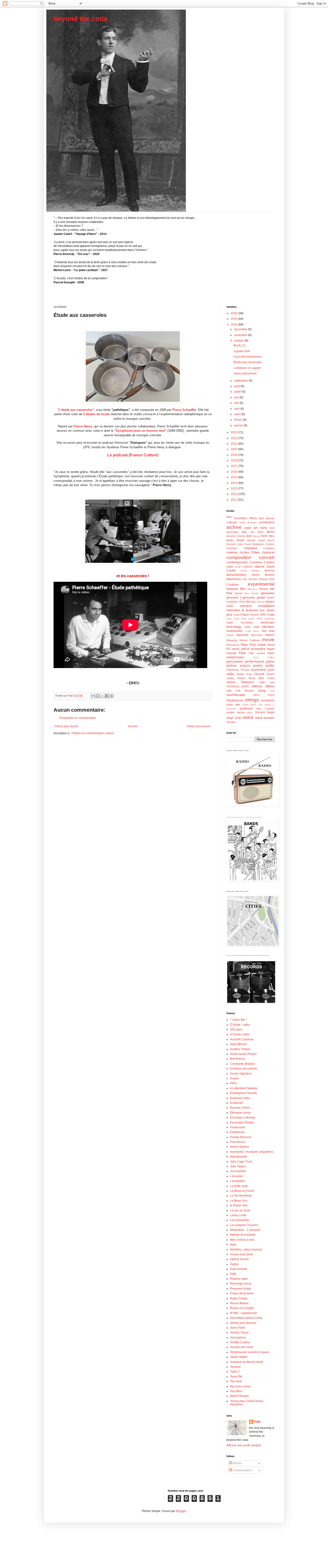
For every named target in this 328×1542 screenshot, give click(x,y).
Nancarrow (232, 644)
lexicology (233, 626)
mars (237, 414)
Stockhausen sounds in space (249, 1352)
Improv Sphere (239, 1146)
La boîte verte (239, 1186)
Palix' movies (257, 653)
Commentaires (242, 1470)
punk (271, 669)
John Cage (267, 614)
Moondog (231, 640)
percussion (234, 661)
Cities (255, 552)
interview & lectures (242, 610)
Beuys (256, 536)
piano (270, 661)
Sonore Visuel (239, 1332)
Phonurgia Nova (240, 1283)
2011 (234, 499)
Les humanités (239, 1220)
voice (248, 717)
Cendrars (268, 548)
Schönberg (232, 686)
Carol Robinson (254, 544)
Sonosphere (238, 1337)
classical (268, 552)
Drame (234, 1078)
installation (266, 606)
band (263, 528)
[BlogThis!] (97, 695)
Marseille (243, 635)
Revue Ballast (239, 1303)
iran (262, 610)
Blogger (181, 1511)
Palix (242, 653)
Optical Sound (239, 1259)
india (229, 606)
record (259, 674)
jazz (229, 614)
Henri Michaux (247, 601)
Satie (262, 682)
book (240, 540)
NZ (228, 649)
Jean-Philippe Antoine (246, 614)
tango (229, 704)
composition (238, 557)
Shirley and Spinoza (243, 1323)
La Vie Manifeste (241, 1195)
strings (252, 699)
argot (247, 528)
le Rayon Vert (239, 1205)
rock (261, 678)
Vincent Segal (265, 712)
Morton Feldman (249, 640)
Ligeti (256, 626)
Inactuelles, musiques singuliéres (251, 1151)
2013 (234, 488)
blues (230, 540)
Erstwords (236, 1103)
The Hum (236, 1381)
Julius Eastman (265, 618)
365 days (236, 1029)
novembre (241, 335)
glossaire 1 (234, 597)
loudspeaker (234, 631)
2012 (234, 494)
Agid (261, 518)
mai (237, 403)
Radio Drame (239, 1298)
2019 (234, 455)
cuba (229, 566)
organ (270, 649)
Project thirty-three (242, 1293)
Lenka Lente (238, 1215)
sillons (269, 686)
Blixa (271, 536)
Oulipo (234, 1264)
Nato (233, 1244)
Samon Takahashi (240, 682)
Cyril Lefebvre (244, 566)
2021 (234, 443)
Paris (271, 653)
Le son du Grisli (240, 1210)
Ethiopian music (240, 1112)
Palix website (238, 1269)
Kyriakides (247, 622)
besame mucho (235, 536)
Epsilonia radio (240, 1098)
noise (262, 644)
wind (258, 718)
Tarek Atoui (249, 704)
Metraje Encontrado (243, 1234)
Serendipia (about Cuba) (246, 1318)
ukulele (230, 712)
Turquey (269, 708)
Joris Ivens (247, 618)
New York (248, 644)
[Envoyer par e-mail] (93, 695)
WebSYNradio (239, 1396)
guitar (261, 597)
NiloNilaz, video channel (246, 1249)
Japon (270, 610)
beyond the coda (80, 18)
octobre (239, 340)
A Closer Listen (240, 1034)
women (268, 718)
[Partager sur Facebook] (106, 695)
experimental (261, 584)
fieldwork (232, 589)
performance (254, 661)
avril (237, 408)
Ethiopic (263, 579)
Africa (253, 518)
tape (237, 704)
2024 (234, 324)
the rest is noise (240, 1386)
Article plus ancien (199, 726)
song (262, 690)
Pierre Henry (83, 426)
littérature (268, 626)
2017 (234, 466)
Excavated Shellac (242, 1122)
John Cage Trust (241, 1161)
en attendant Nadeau (244, 1088)
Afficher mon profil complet (243, 1445)
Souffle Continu (240, 1342)
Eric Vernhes (250, 579)
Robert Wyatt (246, 678)
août (237, 386)
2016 (234, 471)
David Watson (250, 570)
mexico (269, 635)
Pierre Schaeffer (184, 410)
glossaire (267, 593)
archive (234, 527)
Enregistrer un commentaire (78, 718)
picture (231, 665)
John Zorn (232, 618)
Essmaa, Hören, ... (242, 1107)
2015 (234, 477)
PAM (233, 1274)
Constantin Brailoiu (242, 1063)
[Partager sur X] (102, 695)
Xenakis (231, 722)
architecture (266, 522)
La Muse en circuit (242, 1191)
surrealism (267, 700)
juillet (238, 391)
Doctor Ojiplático (241, 1073)
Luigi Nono (252, 631)
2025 (234, 318)
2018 (234, 460)
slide (229, 690)
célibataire (250, 548)
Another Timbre (240, 1049)
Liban (247, 626)
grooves (249, 597)
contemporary (237, 562)
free (229, 593)
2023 (234, 432)
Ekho (233, 1083)
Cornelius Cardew (262, 562)
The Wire (236, 1391)
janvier (239, 425)
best (249, 536)
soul (272, 690)
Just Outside (238, 1171)
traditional (246, 708)
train (258, 708)
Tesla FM (236, 1376)
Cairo (240, 544)
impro (270, 601)
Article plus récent (66, 726)
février (238, 419)
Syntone (235, 1366)
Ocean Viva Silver (241, 1254)
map (271, 631)
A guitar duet (242, 351)
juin (237, 397)
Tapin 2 (235, 1371)
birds (264, 536)
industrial (246, 606)
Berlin (270, 532)
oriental (231, 653)
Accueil (132, 726)
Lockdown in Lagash (247, 368)
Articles (237, 1463)
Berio (261, 531)
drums (269, 574)
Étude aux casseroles (248, 362)
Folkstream (237, 1132)
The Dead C (266, 704)
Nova (270, 644)
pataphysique (235, 657)
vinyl (229, 718)
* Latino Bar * (238, 1019)
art (256, 528)
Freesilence (237, 1142)
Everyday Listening (242, 1117)
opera (235, 649)
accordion (240, 518)
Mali (264, 630)
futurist (239, 593)
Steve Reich (263, 694)
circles (244, 552)
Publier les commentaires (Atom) (93, 733)
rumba (270, 678)
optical (245, 649)
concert (266, 557)
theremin (231, 708)
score (245, 686)
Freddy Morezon (240, 1137)
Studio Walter (239, 1357)
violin (238, 718)
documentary (236, 574)
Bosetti (251, 540)
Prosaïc (245, 669)
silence (257, 686)
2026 (234, 313)
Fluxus (263, 589)
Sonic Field (237, 1327)
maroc (230, 635)
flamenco (253, 589)
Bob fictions (237, 1058)
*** (228, 517)
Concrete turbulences (248, 356)
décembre (241, 329)
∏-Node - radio (240, 1024)
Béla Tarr (248, 531)
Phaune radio (239, 1278)
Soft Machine (245, 690)
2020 (234, 449)
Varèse (241, 712)
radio (230, 674)
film (242, 589)
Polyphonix (232, 669)
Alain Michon (238, 1044)
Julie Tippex (238, 1166)
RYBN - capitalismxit (243, 1313)
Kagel (229, 622)
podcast (245, 665)
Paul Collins (264, 657)
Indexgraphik (238, 1156)
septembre (241, 380)
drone (256, 574)
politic (270, 665)
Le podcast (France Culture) (132, 455)
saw (272, 682)
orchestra (258, 649)
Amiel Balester (248, 522)
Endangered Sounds (243, 1093)
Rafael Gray (244, 674)
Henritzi (261, 601)
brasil (261, 540)
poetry (258, 665)
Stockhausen (234, 700)
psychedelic (259, 669)
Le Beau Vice (239, 1200)
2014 (234, 483)
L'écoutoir (236, 1176)
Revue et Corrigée (242, 1308)
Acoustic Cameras (242, 1039)
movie (268, 639)
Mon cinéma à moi (242, 1239)
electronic (233, 579)
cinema (231, 552)
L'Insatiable (237, 1181)
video (250, 712)
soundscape (235, 695)
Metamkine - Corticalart (245, 1230)
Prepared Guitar (240, 1288)
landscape (267, 622)
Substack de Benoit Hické (246, 1362)
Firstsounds (237, 1127)
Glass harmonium (245, 373)
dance (259, 566)
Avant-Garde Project (243, 1054)
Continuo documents (243, 1068)
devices (269, 570)
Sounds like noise (241, 1347)
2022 (234, 438)
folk (272, 589)
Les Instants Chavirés (244, 1225)
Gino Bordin (251, 593)
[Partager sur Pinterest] (111, 695)
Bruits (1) (239, 345)
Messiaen (256, 635)
